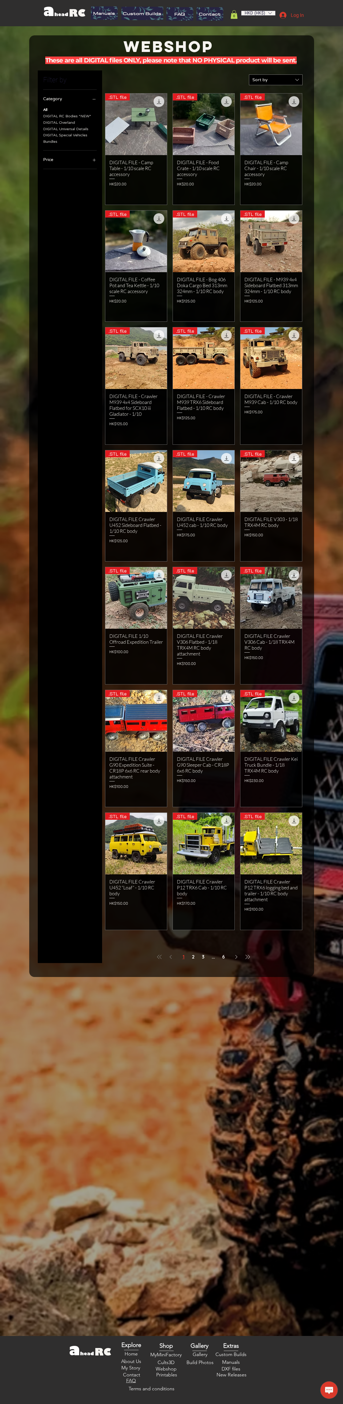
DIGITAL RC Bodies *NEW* (67, 116)
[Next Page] (236, 957)
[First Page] (159, 957)
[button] (234, 14)
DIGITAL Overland (59, 122)
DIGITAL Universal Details (65, 129)
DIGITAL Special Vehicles (65, 135)
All (45, 109)
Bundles (50, 141)
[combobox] (276, 79)
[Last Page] (247, 957)
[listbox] (258, 13)
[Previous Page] (170, 957)
